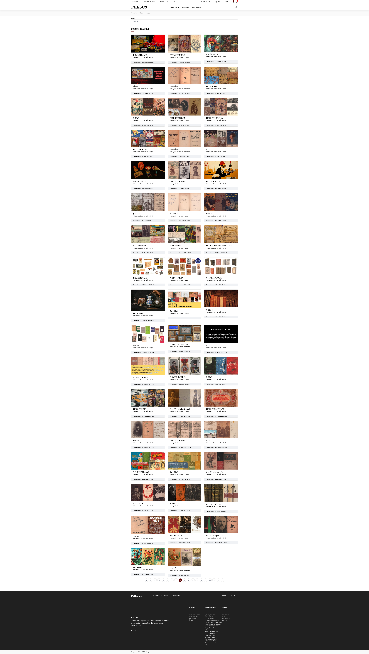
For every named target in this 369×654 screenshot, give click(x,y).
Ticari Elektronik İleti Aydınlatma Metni (210, 636)
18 (218, 580)
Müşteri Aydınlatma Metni (212, 620)
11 (188, 580)
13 (197, 580)
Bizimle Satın (196, 7)
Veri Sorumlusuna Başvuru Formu (212, 643)
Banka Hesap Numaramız (212, 612)
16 (210, 580)
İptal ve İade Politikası (210, 616)
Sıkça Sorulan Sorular (211, 610)
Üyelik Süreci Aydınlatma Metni (213, 622)
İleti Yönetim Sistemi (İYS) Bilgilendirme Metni (212, 640)
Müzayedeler (174, 7)
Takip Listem (225, 620)
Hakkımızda (135, 2)
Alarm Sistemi (225, 614)
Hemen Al (185, 7)
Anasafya (134, 13)
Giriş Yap (227, 2)
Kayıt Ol (233, 595)
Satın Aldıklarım (226, 618)
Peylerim (224, 616)
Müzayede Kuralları (148, 2)
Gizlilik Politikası (209, 618)
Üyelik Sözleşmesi (210, 614)
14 (201, 580)
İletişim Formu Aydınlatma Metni (212, 628)
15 (205, 580)
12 (193, 580)
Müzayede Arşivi (163, 2)
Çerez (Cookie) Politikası (211, 631)
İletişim (174, 2)
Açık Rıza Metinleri (210, 633)
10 (184, 580)
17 (214, 580)
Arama (133, 19)
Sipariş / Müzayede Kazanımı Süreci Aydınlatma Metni (213, 625)
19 (222, 580)
